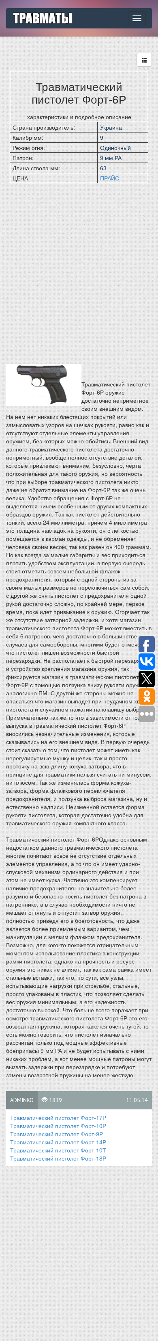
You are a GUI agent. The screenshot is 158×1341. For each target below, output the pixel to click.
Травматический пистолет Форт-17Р (58, 1117)
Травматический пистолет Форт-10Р (58, 1126)
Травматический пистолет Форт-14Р (58, 1142)
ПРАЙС (109, 178)
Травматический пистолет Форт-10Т (58, 1150)
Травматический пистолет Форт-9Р (56, 1134)
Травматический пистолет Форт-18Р (58, 1158)
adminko (22, 1100)
